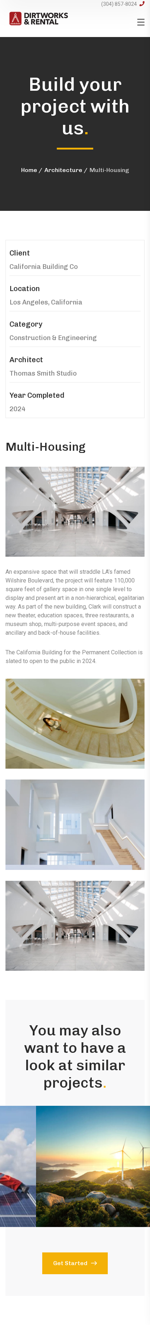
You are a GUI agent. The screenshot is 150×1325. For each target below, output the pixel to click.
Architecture (63, 170)
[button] (75, 1166)
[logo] (38, 18)
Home (29, 170)
